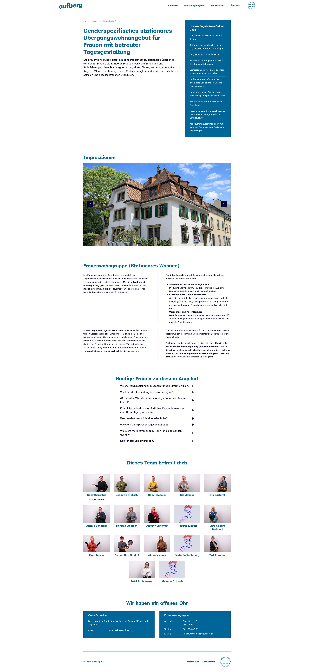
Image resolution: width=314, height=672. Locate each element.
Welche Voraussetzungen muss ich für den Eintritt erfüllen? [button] (154, 385)
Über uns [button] (235, 5)
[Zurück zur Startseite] (71, 5)
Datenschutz (209, 661)
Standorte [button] (173, 5)
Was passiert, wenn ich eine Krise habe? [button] (143, 418)
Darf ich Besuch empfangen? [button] (137, 440)
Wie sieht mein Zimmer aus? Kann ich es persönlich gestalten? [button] (151, 432)
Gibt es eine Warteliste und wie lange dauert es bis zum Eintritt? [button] (153, 400)
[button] (90, 204)
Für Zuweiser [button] (217, 5)
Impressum (193, 661)
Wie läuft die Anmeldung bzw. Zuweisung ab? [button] (146, 392)
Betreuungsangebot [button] (194, 5)
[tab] (146, 241)
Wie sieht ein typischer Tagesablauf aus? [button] (144, 424)
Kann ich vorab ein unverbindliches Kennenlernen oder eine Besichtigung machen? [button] (152, 410)
